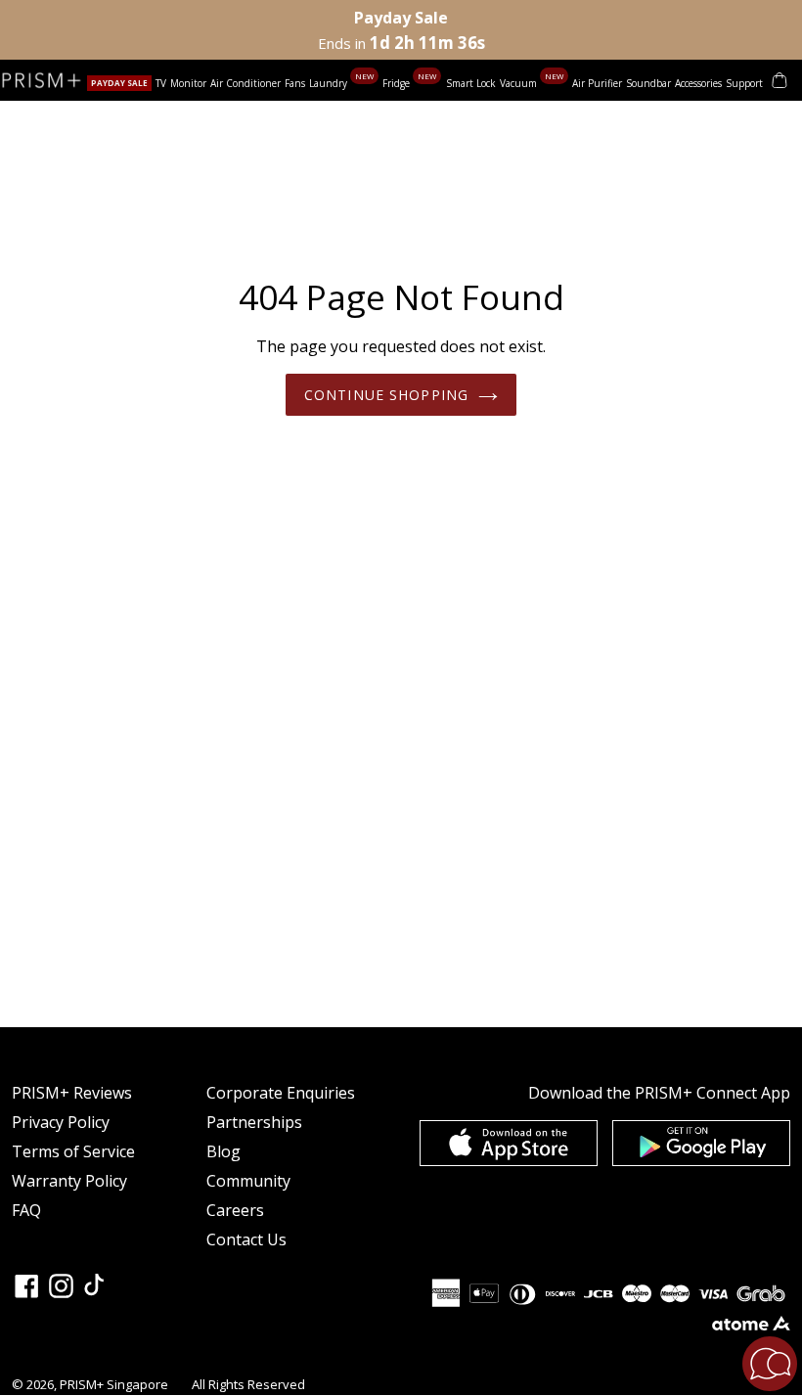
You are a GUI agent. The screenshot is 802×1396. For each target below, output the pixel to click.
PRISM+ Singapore (114, 1384)
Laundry (329, 83)
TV (161, 83)
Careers (235, 1210)
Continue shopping (386, 394)
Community (248, 1181)
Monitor (188, 83)
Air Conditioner (245, 83)
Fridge (397, 83)
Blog (223, 1151)
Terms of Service (73, 1151)
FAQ (26, 1210)
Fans (295, 83)
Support (744, 83)
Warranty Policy (69, 1181)
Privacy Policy (61, 1122)
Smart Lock (471, 83)
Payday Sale (401, 17)
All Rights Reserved (248, 1384)
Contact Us (246, 1239)
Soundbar (648, 83)
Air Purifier (597, 83)
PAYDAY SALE (119, 82)
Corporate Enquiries (280, 1092)
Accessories (698, 83)
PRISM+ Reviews (72, 1092)
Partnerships (254, 1122)
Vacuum (520, 83)
